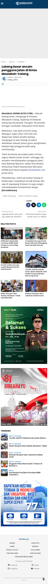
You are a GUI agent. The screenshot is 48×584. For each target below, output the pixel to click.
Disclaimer (35, 550)
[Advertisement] (24, 33)
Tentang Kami (12, 553)
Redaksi (35, 546)
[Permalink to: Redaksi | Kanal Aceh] (4, 78)
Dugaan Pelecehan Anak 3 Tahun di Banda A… (25, 465)
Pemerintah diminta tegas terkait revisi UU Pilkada (36, 214)
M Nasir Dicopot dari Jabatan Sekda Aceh (34, 294)
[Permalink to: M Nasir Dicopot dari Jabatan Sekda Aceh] (36, 286)
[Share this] (28, 205)
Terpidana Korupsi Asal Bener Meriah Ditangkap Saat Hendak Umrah (36, 243)
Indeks (12, 543)
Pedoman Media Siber (24, 557)
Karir (12, 546)
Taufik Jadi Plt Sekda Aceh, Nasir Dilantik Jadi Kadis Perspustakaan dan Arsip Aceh (36, 272)
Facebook (13, 565)
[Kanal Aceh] (24, 3)
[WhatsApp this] (44, 205)
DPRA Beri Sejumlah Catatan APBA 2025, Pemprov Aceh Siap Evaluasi (9, 244)
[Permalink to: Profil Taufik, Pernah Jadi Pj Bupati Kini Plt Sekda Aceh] (12, 257)
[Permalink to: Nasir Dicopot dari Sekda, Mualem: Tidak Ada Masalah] (12, 286)
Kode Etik (35, 543)
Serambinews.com (36, 169)
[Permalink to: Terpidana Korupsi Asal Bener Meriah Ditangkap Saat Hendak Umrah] (36, 233)
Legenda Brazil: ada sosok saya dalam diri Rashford (12, 214)
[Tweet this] (33, 205)
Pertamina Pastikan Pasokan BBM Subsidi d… (24, 474)
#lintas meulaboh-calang (28, 196)
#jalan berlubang (9, 196)
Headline (17, 436)
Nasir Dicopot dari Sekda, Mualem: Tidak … (28, 447)
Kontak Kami (35, 553)
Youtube (36, 568)
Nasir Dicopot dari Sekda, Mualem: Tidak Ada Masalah (10, 295)
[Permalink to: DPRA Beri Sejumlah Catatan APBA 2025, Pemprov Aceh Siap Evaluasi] (12, 233)
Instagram (13, 568)
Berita (11, 436)
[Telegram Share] (38, 205)
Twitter (36, 565)
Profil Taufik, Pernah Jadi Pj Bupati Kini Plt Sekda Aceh (10, 267)
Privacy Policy (12, 550)
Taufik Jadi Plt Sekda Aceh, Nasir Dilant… (28, 438)
